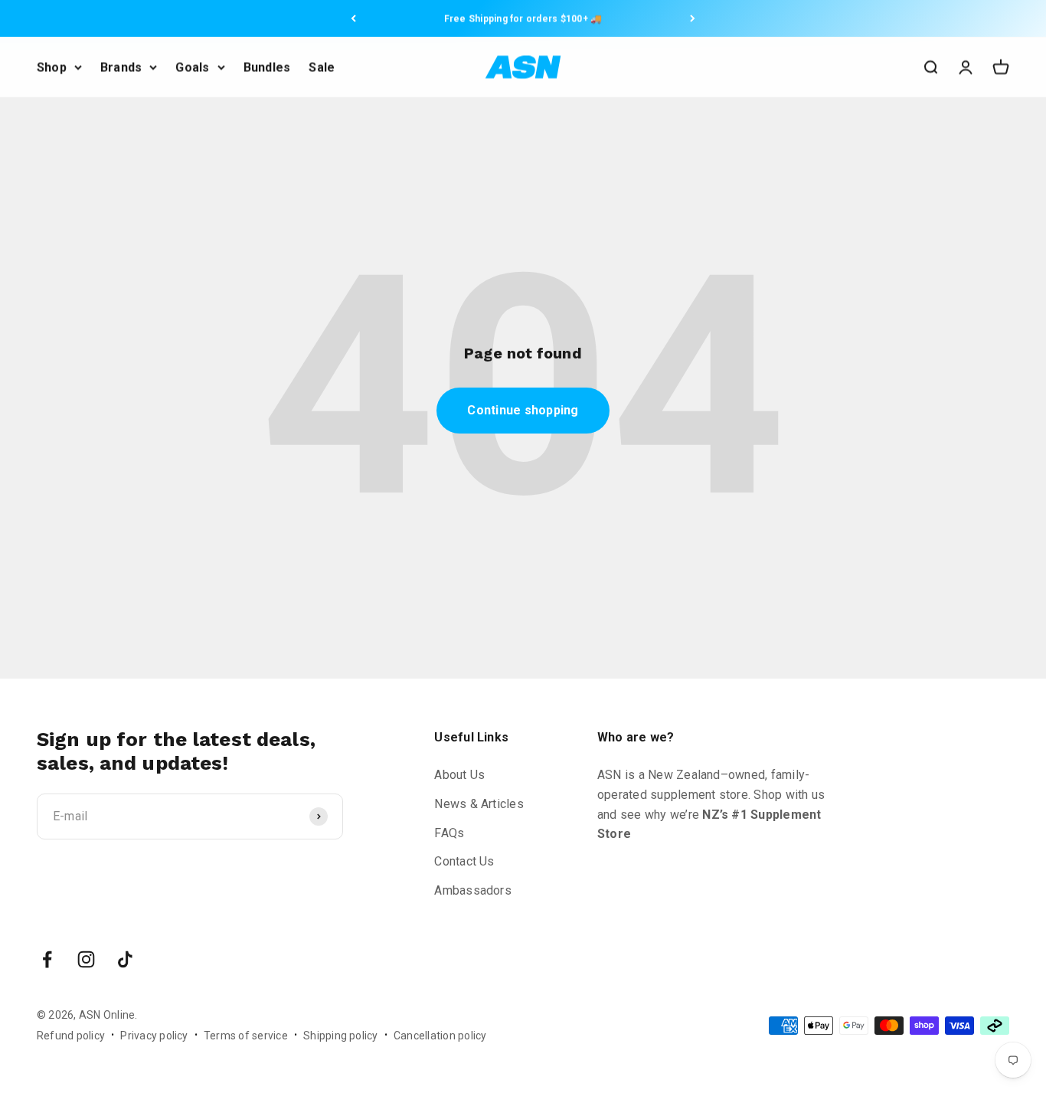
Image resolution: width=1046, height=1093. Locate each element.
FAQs (449, 833)
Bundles (267, 67)
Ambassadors (473, 890)
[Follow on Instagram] (86, 959)
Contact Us (464, 861)
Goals (192, 67)
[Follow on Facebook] (47, 959)
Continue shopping (522, 410)
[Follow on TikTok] (125, 959)
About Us (459, 774)
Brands (121, 67)
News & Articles (479, 804)
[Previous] (353, 18)
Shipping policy (340, 1035)
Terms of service (246, 1035)
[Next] (692, 18)
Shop (52, 67)
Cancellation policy (440, 1035)
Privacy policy (154, 1035)
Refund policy (71, 1035)
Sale (322, 67)
